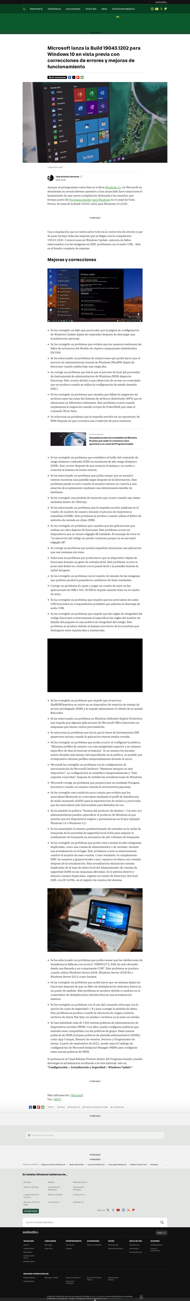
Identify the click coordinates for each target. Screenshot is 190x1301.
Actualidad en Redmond (54, 1188)
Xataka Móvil (28, 1248)
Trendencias (134, 1245)
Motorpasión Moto (115, 1248)
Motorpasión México (113, 1278)
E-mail (82, 77)
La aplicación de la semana (31, 1195)
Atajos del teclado (76, 1164)
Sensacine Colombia (70, 1282)
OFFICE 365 (90, 8)
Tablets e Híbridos (31, 1187)
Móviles (51, 1182)
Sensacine (70, 1245)
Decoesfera (134, 1248)
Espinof (69, 1248)
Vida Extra (49, 1248)
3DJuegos (48, 1245)
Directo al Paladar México (94, 1278)
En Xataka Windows (96, 434)
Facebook (69, 77)
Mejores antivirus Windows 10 (53, 1164)
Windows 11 (113, 187)
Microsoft (77, 1095)
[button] (69, 176)
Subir (159, 1233)
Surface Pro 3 (79, 1194)
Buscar (162, 1222)
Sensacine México (73, 1277)
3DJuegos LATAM (51, 1277)
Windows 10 (75, 1107)
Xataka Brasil (28, 1281)
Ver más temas (30, 1211)
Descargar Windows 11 (118, 1164)
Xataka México (29, 1277)
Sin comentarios (58, 77)
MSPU (57, 1099)
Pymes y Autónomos (155, 1249)
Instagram (152, 8)
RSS (128, 1210)
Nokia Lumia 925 (55, 1194)
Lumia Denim (53, 1202)
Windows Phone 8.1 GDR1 (31, 1203)
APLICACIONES (73, 8)
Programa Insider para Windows (89, 199)
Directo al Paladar (94, 1245)
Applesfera (27, 1252)
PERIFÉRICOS (54, 8)
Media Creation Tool (139, 1164)
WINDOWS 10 (36, 8)
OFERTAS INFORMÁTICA (123, 8)
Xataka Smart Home (28, 1256)
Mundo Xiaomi (29, 1261)
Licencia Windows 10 (96, 1164)
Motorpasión (113, 1245)
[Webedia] (161, 2)
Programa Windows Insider (96, 1107)
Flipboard (165, 8)
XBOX (104, 8)
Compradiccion (135, 1252)
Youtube (156, 8)
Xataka (26, 1245)
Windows (61, 1107)
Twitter (161, 8)
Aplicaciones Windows (78, 1188)
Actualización (118, 1107)
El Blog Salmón (156, 1245)
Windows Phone (80, 1182)
